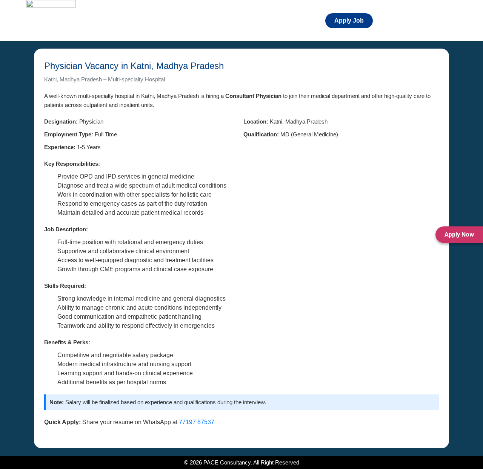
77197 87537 (196, 422)
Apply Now (459, 234)
